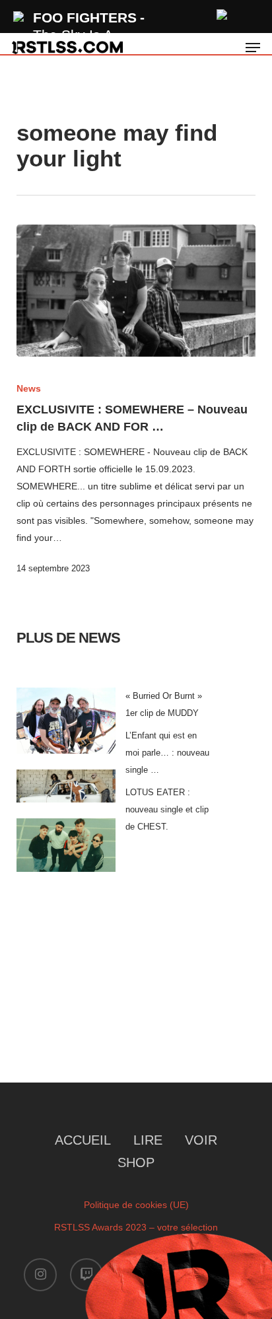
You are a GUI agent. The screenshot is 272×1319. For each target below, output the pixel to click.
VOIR (201, 1140)
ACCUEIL (83, 1140)
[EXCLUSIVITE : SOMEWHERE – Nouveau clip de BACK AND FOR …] (136, 291)
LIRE (147, 1140)
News (29, 388)
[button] (253, 47)
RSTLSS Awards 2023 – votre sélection (136, 1227)
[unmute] (222, 13)
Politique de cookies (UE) (136, 1204)
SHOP (136, 1162)
